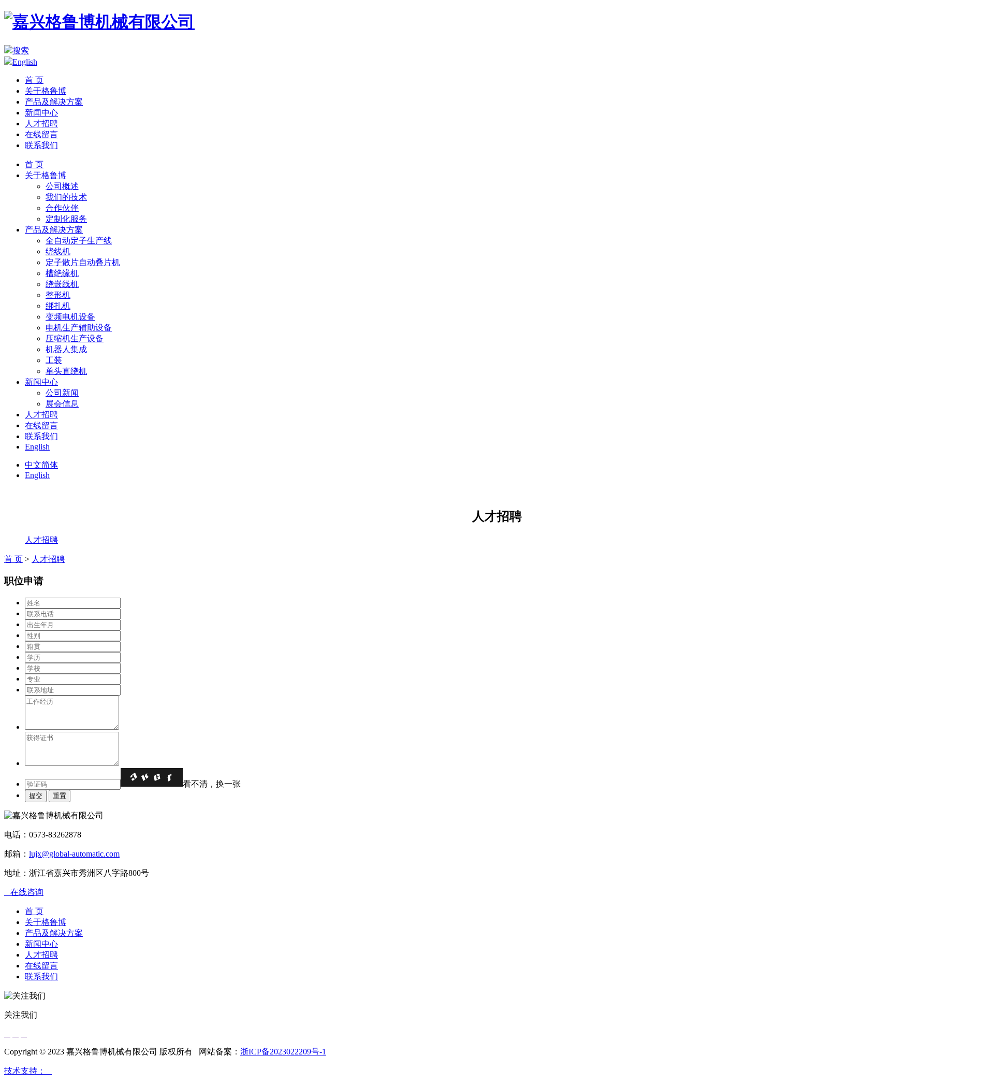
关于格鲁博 (45, 90)
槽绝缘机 (62, 273)
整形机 (58, 295)
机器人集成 (66, 349)
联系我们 (41, 145)
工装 (54, 360)
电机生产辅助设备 (79, 327)
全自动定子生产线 (79, 240)
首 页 (34, 80)
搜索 (20, 50)
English (24, 61)
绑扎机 (58, 305)
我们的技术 (66, 197)
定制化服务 (66, 218)
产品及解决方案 (54, 101)
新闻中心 (41, 112)
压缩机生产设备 (75, 338)
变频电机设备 (70, 316)
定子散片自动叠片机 (83, 262)
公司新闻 (62, 392)
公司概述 (62, 186)
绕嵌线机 (62, 284)
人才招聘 (41, 123)
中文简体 (41, 464)
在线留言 (41, 134)
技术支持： (28, 1070)
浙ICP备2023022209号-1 (283, 1051)
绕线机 (58, 251)
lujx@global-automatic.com (74, 853)
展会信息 (62, 403)
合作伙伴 (62, 208)
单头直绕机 (66, 371)
